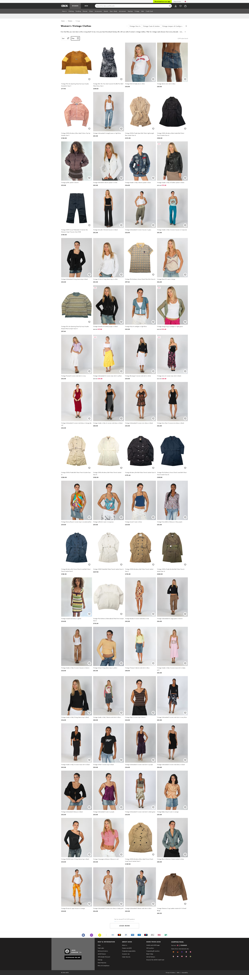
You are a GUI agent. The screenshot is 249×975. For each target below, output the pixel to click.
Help (99, 945)
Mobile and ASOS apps (153, 945)
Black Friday (149, 954)
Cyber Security (126, 957)
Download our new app (162, 1)
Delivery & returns (103, 951)
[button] (173, 952)
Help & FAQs (177, 1)
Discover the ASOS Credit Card (155, 960)
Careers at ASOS (127, 948)
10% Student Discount (104, 957)
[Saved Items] (180, 6)
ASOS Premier (102, 954)
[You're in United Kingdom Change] (185, 1)
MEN (86, 6)
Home (63, 21)
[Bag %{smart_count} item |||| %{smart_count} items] (185, 6)
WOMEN (75, 6)
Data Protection (102, 963)
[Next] (186, 26)
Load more (124, 926)
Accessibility (185, 972)
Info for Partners (150, 957)
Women (70, 21)
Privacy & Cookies (170, 972)
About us (124, 945)
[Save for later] (89, 79)
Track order (101, 948)
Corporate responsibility (128, 951)
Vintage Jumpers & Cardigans (172, 26)
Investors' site (126, 954)
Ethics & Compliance (103, 965)
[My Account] (175, 6)
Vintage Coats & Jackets (151, 26)
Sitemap (100, 960)
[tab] (64, 11)
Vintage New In (135, 26)
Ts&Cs (178, 972)
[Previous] (127, 26)
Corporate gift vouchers (153, 951)
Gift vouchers (150, 948)
